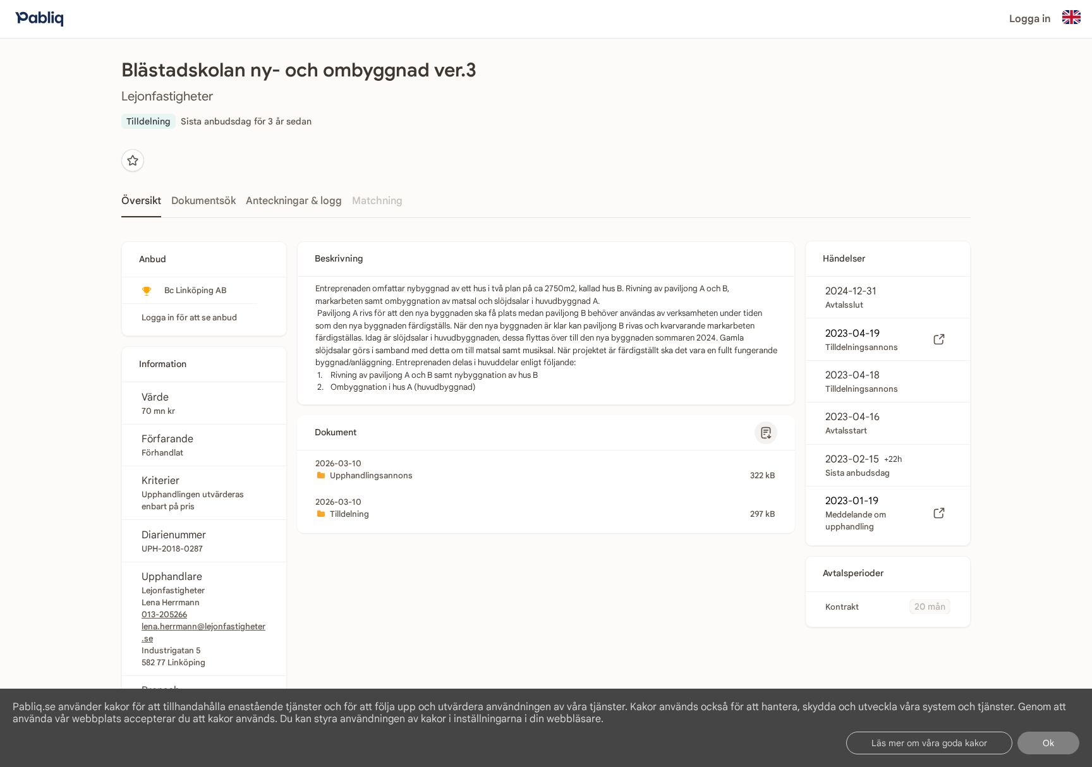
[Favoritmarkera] (132, 160)
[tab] (141, 204)
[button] (766, 432)
